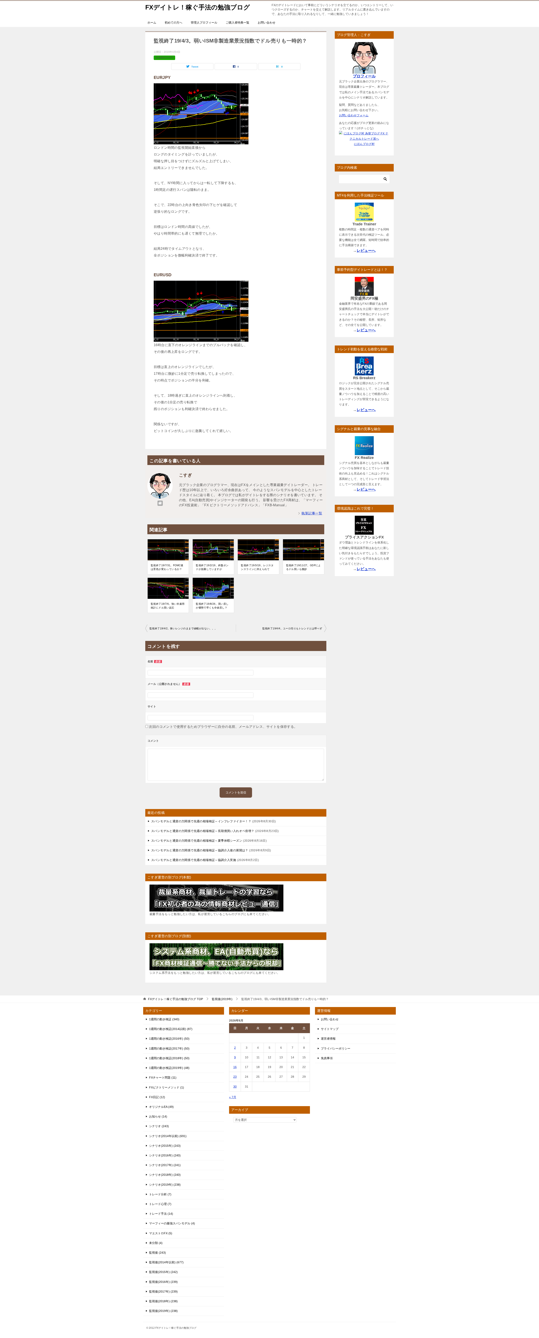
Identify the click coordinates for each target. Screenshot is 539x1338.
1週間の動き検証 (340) (164, 1019)
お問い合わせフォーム (353, 115)
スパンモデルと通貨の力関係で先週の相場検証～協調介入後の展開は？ (199, 850)
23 (235, 1076)
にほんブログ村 (364, 144)
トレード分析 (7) (160, 1194)
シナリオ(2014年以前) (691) (168, 1136)
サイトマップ (330, 1029)
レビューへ (366, 250)
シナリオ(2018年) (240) (165, 1174)
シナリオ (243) (159, 1126)
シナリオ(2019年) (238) (165, 1184)
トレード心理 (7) (160, 1204)
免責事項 (327, 1058)
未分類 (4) (156, 1243)
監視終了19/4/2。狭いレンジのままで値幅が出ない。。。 (183, 628)
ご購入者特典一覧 (237, 22)
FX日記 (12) (157, 1097)
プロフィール (364, 76)
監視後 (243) (157, 1252)
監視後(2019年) (164, 57)
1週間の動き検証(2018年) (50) (169, 1058)
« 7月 (232, 1097)
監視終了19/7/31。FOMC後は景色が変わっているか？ (167, 567)
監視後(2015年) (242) (163, 1272)
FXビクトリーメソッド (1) (166, 1087)
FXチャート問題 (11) (162, 1077)
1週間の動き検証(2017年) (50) (169, 1048)
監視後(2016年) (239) (163, 1282)
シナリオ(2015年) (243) (165, 1145)
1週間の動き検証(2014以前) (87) (170, 1029)
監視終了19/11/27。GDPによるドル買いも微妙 (303, 567)
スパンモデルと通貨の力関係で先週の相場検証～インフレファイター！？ (201, 821)
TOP (175, 999)
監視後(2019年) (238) (163, 1311)
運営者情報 (328, 1038)
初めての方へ (173, 22)
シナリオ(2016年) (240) (165, 1155)
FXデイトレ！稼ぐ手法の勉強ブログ (197, 7)
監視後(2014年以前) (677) (166, 1262)
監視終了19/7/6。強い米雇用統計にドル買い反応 (167, 605)
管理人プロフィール (204, 22)
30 (235, 1086)
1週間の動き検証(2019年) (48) (169, 1068)
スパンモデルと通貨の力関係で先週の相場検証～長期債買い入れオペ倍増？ (202, 831)
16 (235, 1067)
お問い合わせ (266, 22)
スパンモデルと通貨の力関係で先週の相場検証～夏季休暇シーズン (196, 840)
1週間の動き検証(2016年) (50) (169, 1038)
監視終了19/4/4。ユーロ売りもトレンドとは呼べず (292, 628)
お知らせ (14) (158, 1116)
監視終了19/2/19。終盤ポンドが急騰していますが (212, 567)
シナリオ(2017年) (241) (165, 1165)
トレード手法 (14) (161, 1213)
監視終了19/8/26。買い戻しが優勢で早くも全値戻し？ (212, 605)
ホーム (151, 22)
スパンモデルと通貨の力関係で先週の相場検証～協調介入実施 (193, 860)
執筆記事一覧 (312, 513)
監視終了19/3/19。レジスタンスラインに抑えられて (257, 567)
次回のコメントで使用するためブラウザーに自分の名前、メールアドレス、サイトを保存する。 (223, 726)
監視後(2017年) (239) (163, 1291)
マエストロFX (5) (160, 1233)
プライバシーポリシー (335, 1048)
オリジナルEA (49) (161, 1106)
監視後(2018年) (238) (163, 1301)
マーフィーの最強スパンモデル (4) (172, 1223)
